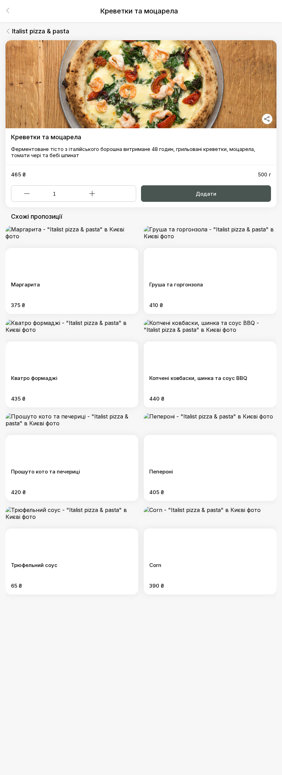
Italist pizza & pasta (40, 31)
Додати (206, 193)
